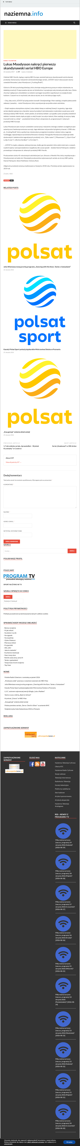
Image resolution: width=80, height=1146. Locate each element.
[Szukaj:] (40, 551)
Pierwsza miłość (10, 643)
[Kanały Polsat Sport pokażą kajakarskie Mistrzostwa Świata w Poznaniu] (40, 311)
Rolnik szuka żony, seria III (13, 658)
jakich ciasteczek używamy (35, 1142)
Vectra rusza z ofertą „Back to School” (18, 695)
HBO (11, 180)
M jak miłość (8, 630)
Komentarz (9, 484)
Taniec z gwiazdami (11, 660)
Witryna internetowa (13, 531)
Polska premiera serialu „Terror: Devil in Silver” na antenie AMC (27, 705)
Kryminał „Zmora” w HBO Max (16, 698)
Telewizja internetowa (63, 778)
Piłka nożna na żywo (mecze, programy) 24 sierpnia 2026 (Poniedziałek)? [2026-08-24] (65, 999)
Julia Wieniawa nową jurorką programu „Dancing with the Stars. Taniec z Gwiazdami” (37, 267)
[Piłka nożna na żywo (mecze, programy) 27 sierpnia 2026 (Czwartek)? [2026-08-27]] (63, 900)
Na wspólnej (8, 638)
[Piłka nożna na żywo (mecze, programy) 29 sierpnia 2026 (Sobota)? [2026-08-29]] (63, 838)
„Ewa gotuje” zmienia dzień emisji (17, 432)
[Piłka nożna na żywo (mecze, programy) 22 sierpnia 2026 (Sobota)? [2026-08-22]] (63, 1057)
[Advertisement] (40, 44)
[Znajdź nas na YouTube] (42, 764)
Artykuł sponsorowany (63, 796)
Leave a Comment (27, 72)
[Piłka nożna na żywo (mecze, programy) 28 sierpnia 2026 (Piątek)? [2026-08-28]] (63, 869)
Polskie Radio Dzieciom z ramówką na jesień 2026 (22, 677)
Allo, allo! (7, 648)
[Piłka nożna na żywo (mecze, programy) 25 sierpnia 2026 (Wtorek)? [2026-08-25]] (63, 962)
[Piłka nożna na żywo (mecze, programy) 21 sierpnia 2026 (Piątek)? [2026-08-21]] (63, 1088)
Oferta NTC (59, 766)
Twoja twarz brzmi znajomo (14, 663)
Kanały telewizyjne (10, 60)
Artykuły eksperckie (62, 800)
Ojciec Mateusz (10, 640)
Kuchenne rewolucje (11, 653)
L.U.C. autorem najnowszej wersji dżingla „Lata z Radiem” (25, 691)
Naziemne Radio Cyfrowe (64, 770)
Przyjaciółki (8, 645)
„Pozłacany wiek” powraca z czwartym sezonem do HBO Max (26, 681)
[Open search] (74, 22)
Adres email (9, 521)
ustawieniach (8, 1144)
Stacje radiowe (60, 774)
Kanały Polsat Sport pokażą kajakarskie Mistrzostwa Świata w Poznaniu (32, 349)
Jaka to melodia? (10, 650)
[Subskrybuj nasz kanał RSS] (37, 764)
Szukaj (8, 597)
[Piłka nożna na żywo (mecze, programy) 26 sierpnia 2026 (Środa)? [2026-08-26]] (63, 931)
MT (19, 72)
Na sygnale (8, 635)
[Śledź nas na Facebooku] (31, 764)
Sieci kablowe (60, 792)
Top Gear (7, 665)
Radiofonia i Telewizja (62, 781)
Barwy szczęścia (10, 628)
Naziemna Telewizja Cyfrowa (65, 763)
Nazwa (7, 512)
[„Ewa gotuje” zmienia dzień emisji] (40, 394)
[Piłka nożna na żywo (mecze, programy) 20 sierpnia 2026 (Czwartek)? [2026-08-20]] (63, 1119)
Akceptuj (69, 1142)
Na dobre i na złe (10, 633)
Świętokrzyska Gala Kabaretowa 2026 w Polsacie (22, 709)
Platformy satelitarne (62, 789)
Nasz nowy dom (10, 655)
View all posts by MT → (13, 462)
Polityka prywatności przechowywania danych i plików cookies (26, 614)
